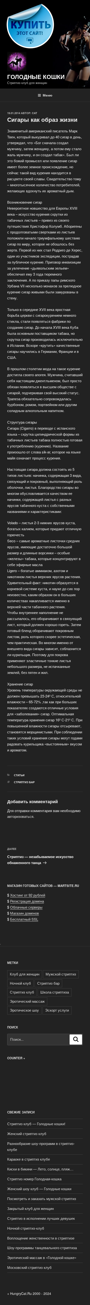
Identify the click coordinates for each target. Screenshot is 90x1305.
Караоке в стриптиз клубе (28, 1159)
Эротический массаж (27, 1001)
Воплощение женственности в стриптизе (40, 1237)
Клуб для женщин (24, 973)
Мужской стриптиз (61, 973)
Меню (47, 95)
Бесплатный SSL (24, 919)
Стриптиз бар (24, 782)
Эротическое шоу (24, 1010)
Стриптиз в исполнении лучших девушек (41, 1218)
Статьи (19, 775)
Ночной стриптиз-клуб (25, 1228)
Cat (34, 113)
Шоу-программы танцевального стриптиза (42, 1247)
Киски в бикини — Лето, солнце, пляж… (40, 1168)
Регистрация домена (27, 901)
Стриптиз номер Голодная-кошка (34, 1178)
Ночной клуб (20, 983)
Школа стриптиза (54, 992)
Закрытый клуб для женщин (30, 1208)
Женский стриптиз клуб (26, 1133)
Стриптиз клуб (22, 992)
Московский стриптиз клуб (29, 1267)
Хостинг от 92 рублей (27, 895)
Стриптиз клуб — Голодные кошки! (36, 1123)
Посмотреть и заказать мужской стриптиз (41, 1198)
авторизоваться (20, 816)
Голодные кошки (36, 76)
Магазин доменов (24, 913)
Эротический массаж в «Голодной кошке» (41, 1257)
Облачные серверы (26, 907)
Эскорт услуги (57, 1010)
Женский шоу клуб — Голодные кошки (39, 1188)
